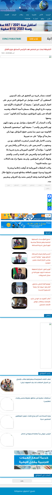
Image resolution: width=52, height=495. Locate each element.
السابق (16, 185)
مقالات (21, 14)
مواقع (42, 18)
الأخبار (41, 14)
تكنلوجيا (34, 14)
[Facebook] (26, 196)
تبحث (39, 185)
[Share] (26, 208)
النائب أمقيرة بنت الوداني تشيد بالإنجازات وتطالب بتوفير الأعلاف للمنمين (40, 302)
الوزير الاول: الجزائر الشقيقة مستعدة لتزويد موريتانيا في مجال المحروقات (41, 272)
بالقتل (47, 188)
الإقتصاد (7, 14)
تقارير (48, 18)
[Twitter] (26, 200)
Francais (27, 18)
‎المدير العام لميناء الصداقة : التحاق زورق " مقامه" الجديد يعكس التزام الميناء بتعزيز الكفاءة (40, 258)
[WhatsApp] (26, 204)
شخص (32, 185)
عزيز (8, 185)
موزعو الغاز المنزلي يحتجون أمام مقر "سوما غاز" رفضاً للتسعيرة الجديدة (41, 287)
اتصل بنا (35, 18)
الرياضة (14, 14)
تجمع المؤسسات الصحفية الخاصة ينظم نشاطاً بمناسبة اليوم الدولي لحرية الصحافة (40, 242)
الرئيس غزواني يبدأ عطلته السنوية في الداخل (36, 434)
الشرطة (47, 185)
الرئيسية (48, 14)
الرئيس (24, 185)
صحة (27, 14)
